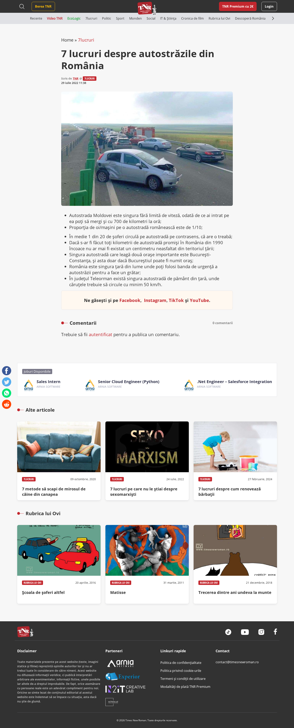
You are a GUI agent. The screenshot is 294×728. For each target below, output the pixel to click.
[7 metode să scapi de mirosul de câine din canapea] (59, 460)
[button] (23, 18)
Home (67, 40)
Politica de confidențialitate (180, 662)
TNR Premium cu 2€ (237, 6)
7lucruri (86, 40)
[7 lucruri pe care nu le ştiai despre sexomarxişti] (147, 460)
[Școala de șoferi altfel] (59, 564)
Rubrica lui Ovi (32, 583)
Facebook (129, 300)
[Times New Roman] (147, 8)
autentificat (100, 334)
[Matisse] (147, 564)
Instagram (155, 300)
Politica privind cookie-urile (180, 670)
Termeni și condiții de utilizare (183, 678)
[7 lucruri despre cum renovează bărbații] (235, 460)
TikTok (176, 300)
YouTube (199, 300)
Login (269, 6)
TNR (75, 78)
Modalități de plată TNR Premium (185, 686)
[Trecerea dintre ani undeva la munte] (235, 564)
